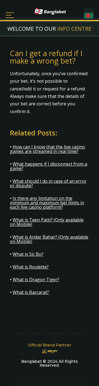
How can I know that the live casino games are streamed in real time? (47, 149)
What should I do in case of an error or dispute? (48, 183)
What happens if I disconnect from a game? (48, 166)
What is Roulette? (31, 267)
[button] (89, 16)
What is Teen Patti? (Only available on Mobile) (47, 222)
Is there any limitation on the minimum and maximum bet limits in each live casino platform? (47, 202)
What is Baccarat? (31, 292)
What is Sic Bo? (28, 254)
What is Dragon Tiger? (36, 280)
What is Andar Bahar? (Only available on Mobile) (49, 239)
